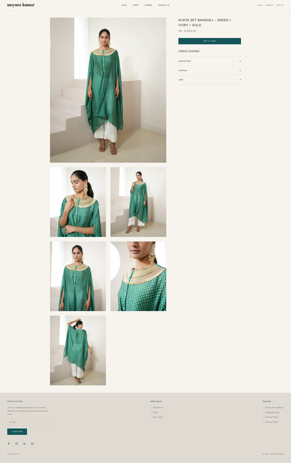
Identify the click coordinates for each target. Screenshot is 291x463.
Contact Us (163, 5)
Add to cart (209, 41)
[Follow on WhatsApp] (32, 443)
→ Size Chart (156, 417)
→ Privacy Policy (270, 422)
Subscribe (17, 431)
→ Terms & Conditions (273, 407)
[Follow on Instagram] (16, 443)
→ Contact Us (156, 407)
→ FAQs (154, 412)
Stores (148, 5)
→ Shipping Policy (271, 412)
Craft (136, 5)
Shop (124, 5)
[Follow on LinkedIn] (24, 443)
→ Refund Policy (270, 417)
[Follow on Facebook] (8, 443)
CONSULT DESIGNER (188, 51)
